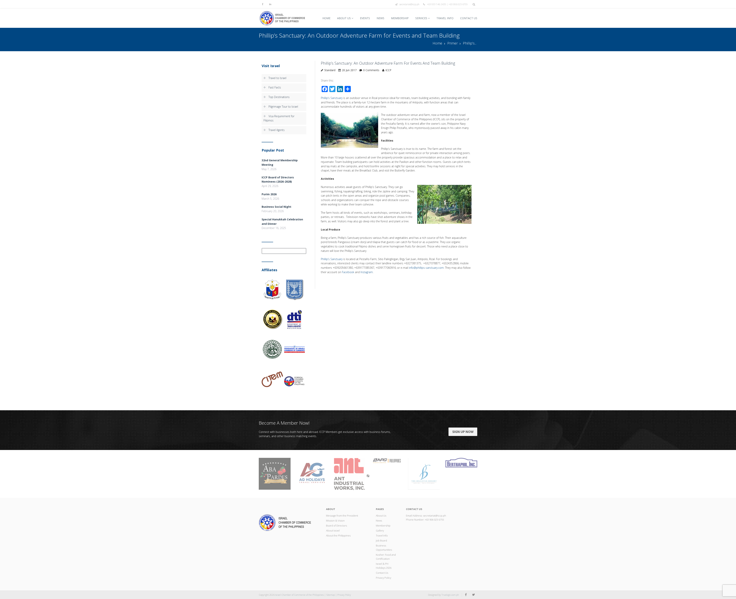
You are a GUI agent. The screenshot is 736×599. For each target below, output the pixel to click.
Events (365, 18)
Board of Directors (336, 525)
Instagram (367, 272)
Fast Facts (275, 87)
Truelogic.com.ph (450, 595)
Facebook (348, 272)
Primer (452, 43)
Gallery (380, 530)
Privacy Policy (383, 577)
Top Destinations (279, 97)
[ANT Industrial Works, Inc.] (349, 473)
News (380, 18)
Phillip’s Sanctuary (332, 98)
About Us (344, 18)
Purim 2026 (269, 194)
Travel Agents (277, 130)
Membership (400, 18)
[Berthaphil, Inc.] (461, 462)
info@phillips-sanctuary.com (426, 267)
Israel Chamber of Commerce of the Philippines (299, 595)
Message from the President (342, 515)
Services (421, 18)
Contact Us (468, 18)
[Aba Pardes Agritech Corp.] (275, 473)
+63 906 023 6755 (434, 519)
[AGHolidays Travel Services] (312, 473)
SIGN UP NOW (462, 432)
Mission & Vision (335, 520)
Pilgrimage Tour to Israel (283, 106)
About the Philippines (338, 535)
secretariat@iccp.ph (409, 4)
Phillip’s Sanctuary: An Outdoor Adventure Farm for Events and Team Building (388, 63)
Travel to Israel (277, 78)
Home (326, 18)
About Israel (333, 530)
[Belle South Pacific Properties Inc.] (424, 473)
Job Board (381, 540)
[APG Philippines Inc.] (387, 460)
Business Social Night (276, 206)
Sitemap (330, 595)
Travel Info (444, 18)
